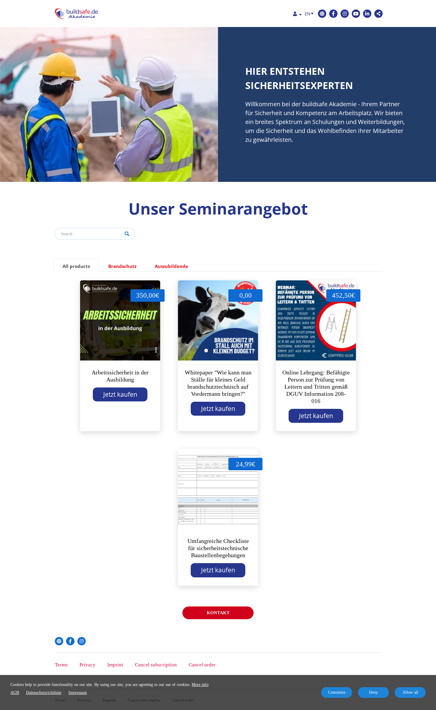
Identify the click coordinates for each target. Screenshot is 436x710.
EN (307, 14)
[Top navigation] (297, 15)
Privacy (87, 665)
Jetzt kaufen (120, 394)
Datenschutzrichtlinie (43, 692)
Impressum (78, 692)
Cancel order (202, 665)
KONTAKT (218, 612)
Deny (373, 692)
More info (200, 684)
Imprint (115, 665)
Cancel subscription (156, 665)
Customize (337, 692)
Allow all (410, 692)
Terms (61, 665)
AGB (14, 692)
